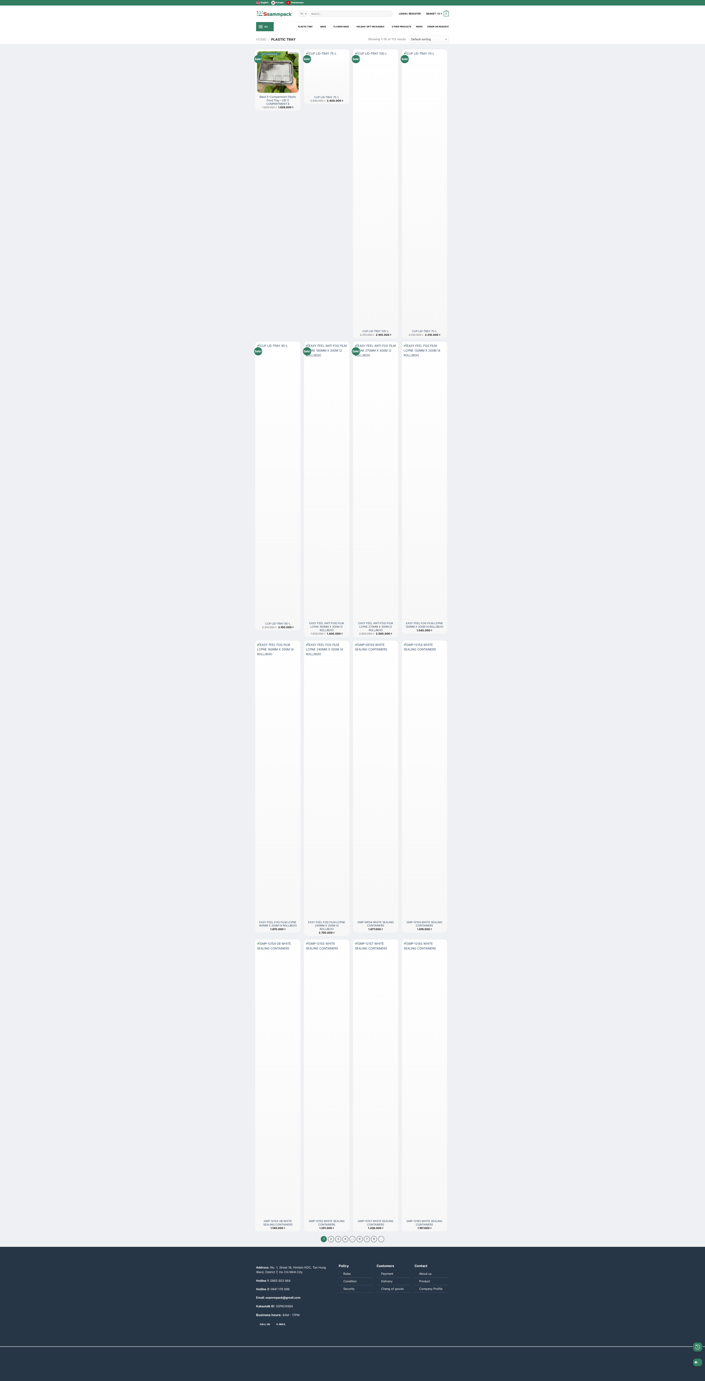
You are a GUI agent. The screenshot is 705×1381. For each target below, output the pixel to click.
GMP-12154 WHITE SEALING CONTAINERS (424, 924)
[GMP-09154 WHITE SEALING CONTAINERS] (375, 780)
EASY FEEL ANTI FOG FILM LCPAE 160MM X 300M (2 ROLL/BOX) (326, 627)
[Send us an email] (443, 2)
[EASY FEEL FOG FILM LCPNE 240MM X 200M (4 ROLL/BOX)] (326, 780)
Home (261, 39)
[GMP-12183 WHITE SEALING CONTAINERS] (424, 1079)
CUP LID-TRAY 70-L (424, 331)
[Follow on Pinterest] (447, 2)
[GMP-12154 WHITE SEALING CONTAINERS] (424, 780)
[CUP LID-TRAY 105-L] (375, 189)
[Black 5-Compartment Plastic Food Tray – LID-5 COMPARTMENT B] (278, 72)
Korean (279, 2)
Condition (350, 1281)
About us (425, 1274)
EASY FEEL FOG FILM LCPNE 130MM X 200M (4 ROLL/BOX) (424, 625)
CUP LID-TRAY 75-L (326, 97)
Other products (401, 26)
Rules (347, 1274)
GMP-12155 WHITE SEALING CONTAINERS (327, 1222)
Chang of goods (392, 1289)
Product (424, 1281)
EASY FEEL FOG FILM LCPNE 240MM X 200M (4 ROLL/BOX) (326, 926)
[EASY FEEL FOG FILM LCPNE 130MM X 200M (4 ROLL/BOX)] (424, 481)
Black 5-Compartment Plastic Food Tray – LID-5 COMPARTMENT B (278, 100)
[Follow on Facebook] (436, 2)
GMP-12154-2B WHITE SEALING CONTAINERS (277, 1222)
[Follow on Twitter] (440, 2)
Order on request (438, 26)
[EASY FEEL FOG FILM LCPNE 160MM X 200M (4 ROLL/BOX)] (278, 780)
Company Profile (430, 1289)
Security (349, 1289)
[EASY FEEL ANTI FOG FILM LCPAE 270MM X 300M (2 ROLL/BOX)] (375, 481)
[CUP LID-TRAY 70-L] (424, 189)
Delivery (387, 1281)
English (264, 2)
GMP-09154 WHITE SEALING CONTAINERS (375, 924)
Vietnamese (296, 2)
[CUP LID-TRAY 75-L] (326, 72)
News (419, 26)
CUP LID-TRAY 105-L (375, 331)
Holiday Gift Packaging (370, 26)
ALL (266, 26)
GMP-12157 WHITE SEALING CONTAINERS (375, 1222)
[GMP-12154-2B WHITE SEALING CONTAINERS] (278, 1079)
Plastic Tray (305, 26)
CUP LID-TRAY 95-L (277, 623)
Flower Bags (341, 26)
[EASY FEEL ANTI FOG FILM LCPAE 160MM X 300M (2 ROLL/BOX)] (326, 481)
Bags (323, 26)
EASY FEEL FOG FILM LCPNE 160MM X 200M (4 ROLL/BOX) (278, 924)
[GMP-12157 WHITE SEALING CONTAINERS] (375, 1079)
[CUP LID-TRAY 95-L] (278, 481)
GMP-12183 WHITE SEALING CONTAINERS (424, 1222)
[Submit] (389, 14)
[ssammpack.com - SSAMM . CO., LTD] (274, 14)
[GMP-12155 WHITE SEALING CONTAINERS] (326, 1079)
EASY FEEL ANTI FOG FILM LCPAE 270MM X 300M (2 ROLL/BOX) (375, 627)
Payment (387, 1274)
